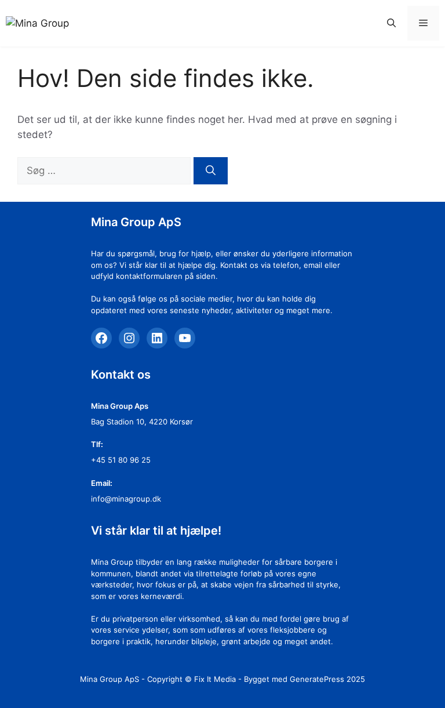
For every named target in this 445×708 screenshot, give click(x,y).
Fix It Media (215, 679)
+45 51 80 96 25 (121, 459)
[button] (391, 23)
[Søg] (211, 171)
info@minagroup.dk (126, 498)
